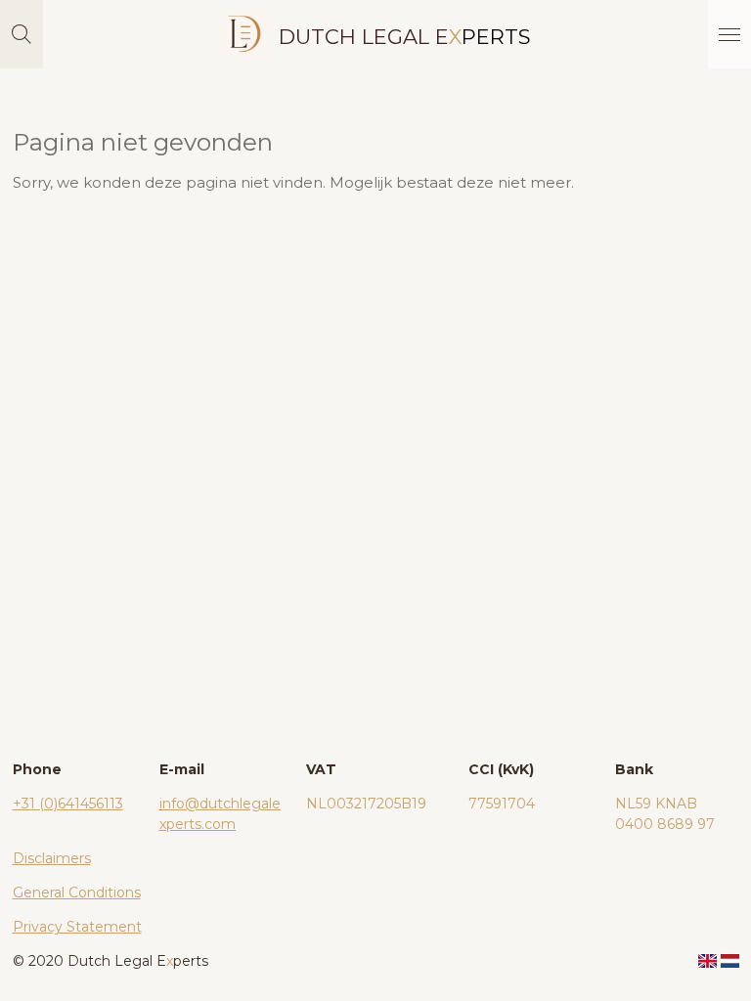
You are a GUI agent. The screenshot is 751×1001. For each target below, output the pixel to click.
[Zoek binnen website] (21, 34)
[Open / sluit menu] (729, 34)
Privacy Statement (77, 927)
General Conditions (77, 892)
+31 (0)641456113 (68, 803)
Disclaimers (52, 858)
